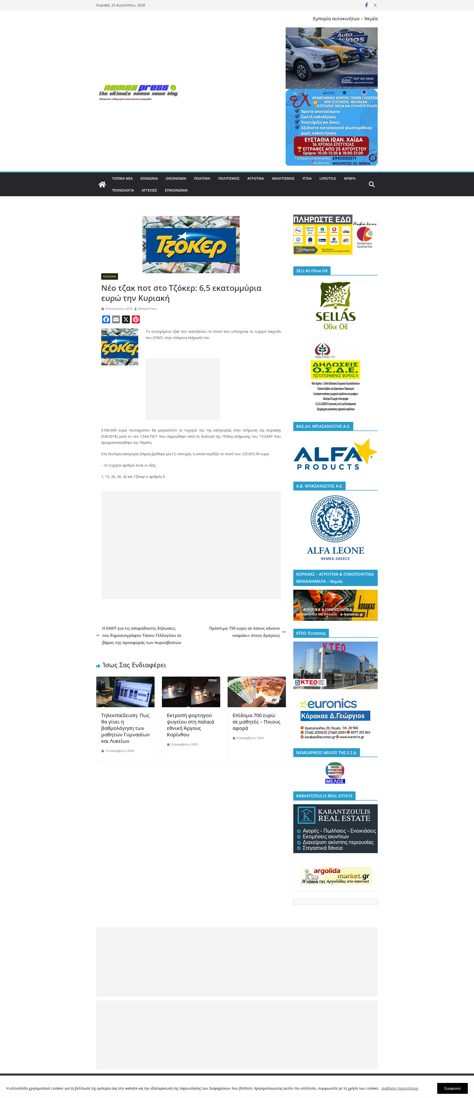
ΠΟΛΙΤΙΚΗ (202, 178)
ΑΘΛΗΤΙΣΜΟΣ (283, 178)
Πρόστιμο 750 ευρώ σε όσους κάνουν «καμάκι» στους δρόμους (244, 632)
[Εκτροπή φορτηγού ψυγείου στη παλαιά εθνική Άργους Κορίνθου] (191, 680)
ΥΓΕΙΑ (307, 178)
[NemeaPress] (102, 184)
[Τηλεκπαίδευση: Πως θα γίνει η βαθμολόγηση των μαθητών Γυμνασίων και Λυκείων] (125, 680)
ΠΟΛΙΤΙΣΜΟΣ (228, 178)
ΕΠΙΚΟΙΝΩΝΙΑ (176, 190)
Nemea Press (147, 309)
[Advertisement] (183, 389)
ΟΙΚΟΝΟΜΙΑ (176, 178)
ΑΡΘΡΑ (350, 178)
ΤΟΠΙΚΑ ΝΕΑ (122, 178)
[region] (237, 1087)
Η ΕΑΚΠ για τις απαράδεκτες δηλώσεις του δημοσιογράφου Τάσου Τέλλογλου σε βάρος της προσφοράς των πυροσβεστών (141, 635)
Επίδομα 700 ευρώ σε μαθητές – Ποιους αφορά (256, 721)
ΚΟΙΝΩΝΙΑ (149, 178)
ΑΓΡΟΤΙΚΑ (255, 178)
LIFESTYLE (327, 178)
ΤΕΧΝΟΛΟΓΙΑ (123, 190)
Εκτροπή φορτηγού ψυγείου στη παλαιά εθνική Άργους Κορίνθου (190, 725)
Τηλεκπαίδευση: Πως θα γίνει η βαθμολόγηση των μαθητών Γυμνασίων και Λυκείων (125, 728)
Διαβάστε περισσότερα (399, 1088)
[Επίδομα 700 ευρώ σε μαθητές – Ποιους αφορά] (257, 680)
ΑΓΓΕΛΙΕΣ (149, 190)
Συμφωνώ (452, 1088)
